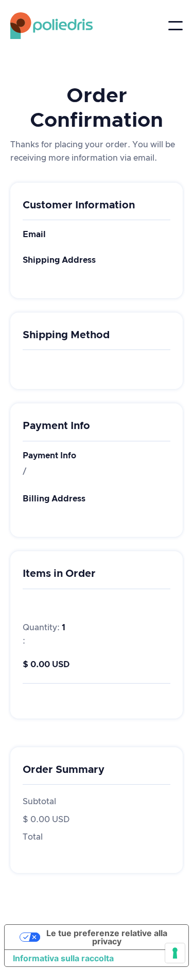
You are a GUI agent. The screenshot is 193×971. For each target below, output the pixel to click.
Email (34, 234)
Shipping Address (59, 260)
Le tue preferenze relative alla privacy (106, 937)
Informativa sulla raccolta (63, 958)
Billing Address (54, 499)
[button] (175, 25)
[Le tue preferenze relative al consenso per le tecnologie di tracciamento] (175, 953)
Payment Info (49, 456)
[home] (41, 25)
